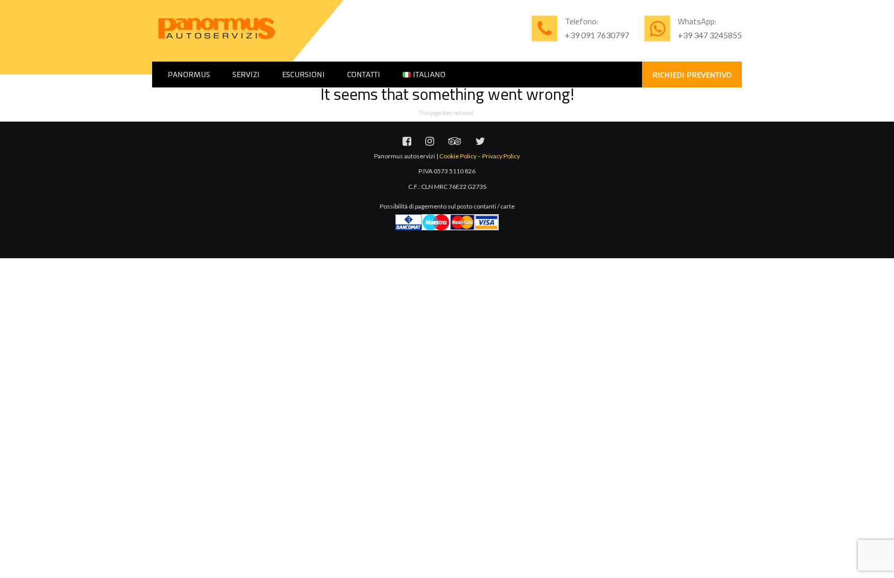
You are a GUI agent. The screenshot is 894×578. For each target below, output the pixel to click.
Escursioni (303, 74)
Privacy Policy (501, 156)
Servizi (246, 74)
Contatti (363, 74)
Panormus (189, 74)
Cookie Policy (457, 156)
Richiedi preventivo (692, 75)
